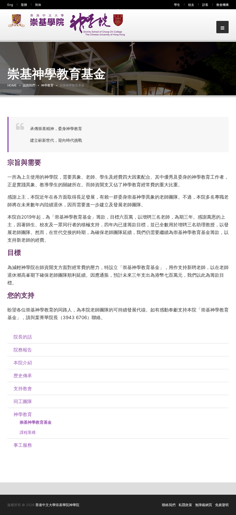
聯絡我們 (168, 505)
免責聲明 (222, 505)
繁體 (24, 4)
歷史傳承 (23, 375)
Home (12, 85)
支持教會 (23, 388)
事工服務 (23, 445)
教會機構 (222, 4)
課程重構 (28, 432)
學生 (177, 4)
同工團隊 (23, 401)
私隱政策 (185, 505)
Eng (10, 4)
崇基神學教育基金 (36, 422)
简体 (38, 4)
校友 (191, 4)
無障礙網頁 (203, 505)
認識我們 (29, 85)
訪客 (205, 4)
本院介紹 (23, 363)
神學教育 (47, 85)
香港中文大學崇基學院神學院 (57, 505)
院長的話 (23, 337)
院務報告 (23, 350)
